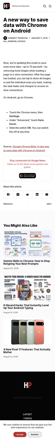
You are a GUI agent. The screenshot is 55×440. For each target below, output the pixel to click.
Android (12, 41)
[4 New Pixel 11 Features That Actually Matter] (27, 332)
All (5, 41)
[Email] (47, 194)
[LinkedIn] (37, 194)
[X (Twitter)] (18, 194)
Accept (20, 434)
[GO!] (44, 6)
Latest (27, 414)
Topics (27, 418)
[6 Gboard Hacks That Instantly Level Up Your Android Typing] (27, 288)
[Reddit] (27, 194)
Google (21, 41)
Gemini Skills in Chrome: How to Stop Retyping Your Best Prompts (26, 262)
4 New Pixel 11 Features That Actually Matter (26, 351)
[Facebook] (8, 194)
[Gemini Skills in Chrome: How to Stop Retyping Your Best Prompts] (27, 243)
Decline (34, 434)
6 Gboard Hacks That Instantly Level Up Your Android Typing (26, 307)
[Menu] (50, 6)
